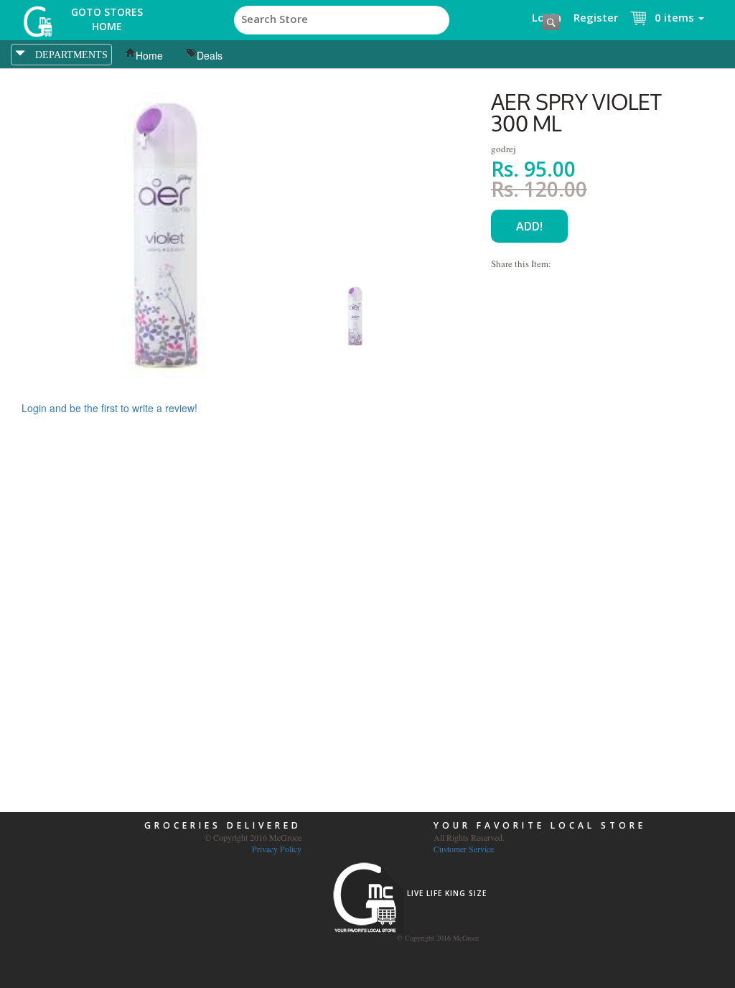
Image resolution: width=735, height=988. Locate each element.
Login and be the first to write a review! (109, 408)
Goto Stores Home (107, 19)
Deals (210, 55)
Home (149, 55)
